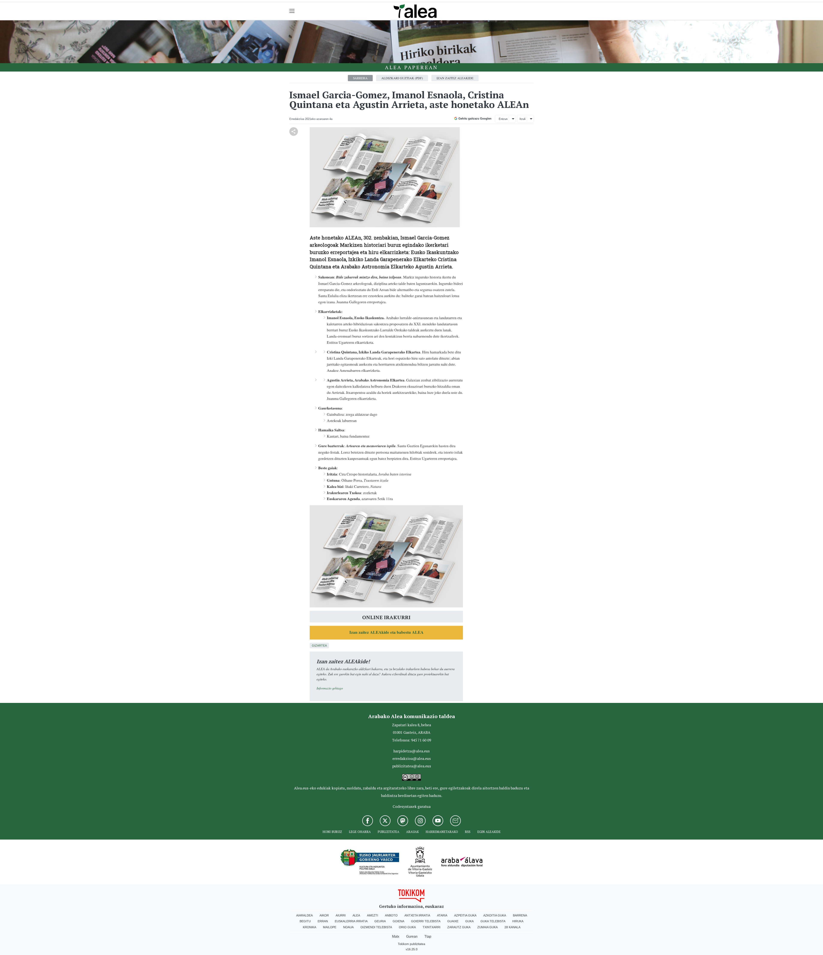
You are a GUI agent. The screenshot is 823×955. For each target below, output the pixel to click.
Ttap (427, 936)
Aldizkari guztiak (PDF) (402, 78)
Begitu (305, 921)
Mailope (329, 927)
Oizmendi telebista (376, 927)
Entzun (503, 119)
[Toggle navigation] (292, 11)
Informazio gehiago (330, 688)
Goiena (398, 921)
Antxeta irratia (417, 915)
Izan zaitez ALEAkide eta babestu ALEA (386, 632)
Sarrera (360, 78)
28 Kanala (512, 927)
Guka (469, 921)
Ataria (442, 915)
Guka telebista (493, 921)
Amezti (372, 915)
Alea (356, 915)
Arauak (412, 832)
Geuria (380, 921)
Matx (395, 936)
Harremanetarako (442, 832)
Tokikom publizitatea (411, 944)
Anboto (391, 915)
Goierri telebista (425, 921)
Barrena (520, 915)
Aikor (324, 915)
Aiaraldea (304, 915)
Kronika (309, 927)
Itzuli (523, 119)
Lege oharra (360, 832)
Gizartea (319, 645)
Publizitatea (388, 832)
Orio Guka (407, 927)
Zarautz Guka (458, 927)
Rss (467, 832)
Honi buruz (332, 832)
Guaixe (452, 921)
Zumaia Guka (487, 927)
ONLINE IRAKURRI (386, 617)
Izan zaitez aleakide (455, 78)
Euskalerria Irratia (351, 921)
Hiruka (517, 921)
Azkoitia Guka (494, 915)
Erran (323, 921)
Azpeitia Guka (465, 915)
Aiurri (341, 915)
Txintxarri (431, 927)
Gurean (412, 936)
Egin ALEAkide (489, 832)
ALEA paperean (411, 67)
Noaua (348, 927)
